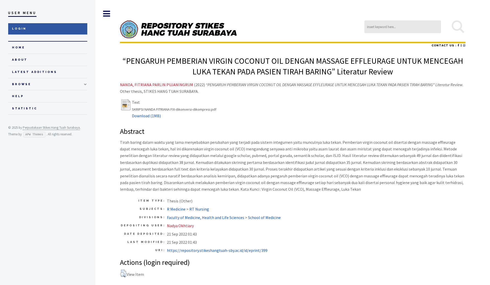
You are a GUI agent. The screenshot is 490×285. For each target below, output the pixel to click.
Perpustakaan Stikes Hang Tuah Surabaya (51, 127)
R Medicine (176, 209)
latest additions (34, 72)
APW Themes (34, 134)
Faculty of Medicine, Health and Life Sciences (205, 217)
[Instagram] (464, 45)
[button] (123, 273)
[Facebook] (458, 45)
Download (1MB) (146, 115)
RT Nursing (199, 209)
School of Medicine (264, 217)
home (18, 47)
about (20, 59)
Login (19, 28)
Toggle (106, 14)
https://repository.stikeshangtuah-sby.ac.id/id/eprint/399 (217, 250)
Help (17, 96)
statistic (24, 108)
